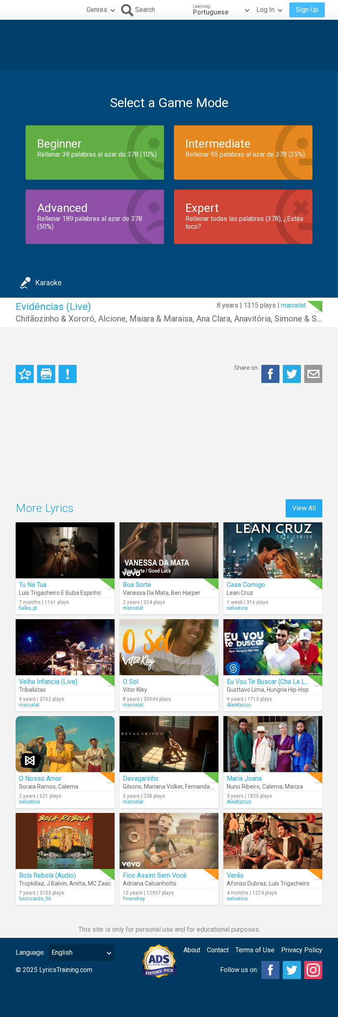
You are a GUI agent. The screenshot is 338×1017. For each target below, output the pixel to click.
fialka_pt (28, 608)
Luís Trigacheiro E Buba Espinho (60, 593)
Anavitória (252, 319)
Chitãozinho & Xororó (55, 319)
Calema (68, 786)
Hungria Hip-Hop (288, 689)
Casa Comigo (246, 585)
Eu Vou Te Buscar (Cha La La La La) (277, 682)
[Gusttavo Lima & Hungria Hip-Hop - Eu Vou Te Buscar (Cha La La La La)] (272, 647)
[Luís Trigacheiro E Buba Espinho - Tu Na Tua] (65, 550)
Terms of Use (255, 950)
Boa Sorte (137, 585)
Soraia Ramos (37, 786)
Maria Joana (244, 778)
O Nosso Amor (40, 778)
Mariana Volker (163, 786)
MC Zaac (99, 883)
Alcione (112, 319)
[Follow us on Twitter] (292, 970)
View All (304, 508)
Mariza (294, 786)
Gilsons (132, 786)
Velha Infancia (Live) (48, 682)
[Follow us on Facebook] (270, 970)
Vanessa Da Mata (146, 593)
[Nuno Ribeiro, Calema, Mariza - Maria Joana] (272, 744)
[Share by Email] (313, 374)
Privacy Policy (301, 950)
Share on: (246, 368)
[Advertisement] (169, 44)
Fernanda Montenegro (214, 786)
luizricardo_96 (35, 899)
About (191, 950)
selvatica (237, 608)
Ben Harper (185, 593)
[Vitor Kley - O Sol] (169, 647)
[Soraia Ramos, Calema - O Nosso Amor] (65, 744)
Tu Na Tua (33, 585)
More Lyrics (45, 508)
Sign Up (307, 10)
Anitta (77, 883)
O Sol (130, 682)
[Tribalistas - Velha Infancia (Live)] (65, 647)
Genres (97, 10)
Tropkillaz (31, 883)
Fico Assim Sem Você (155, 875)
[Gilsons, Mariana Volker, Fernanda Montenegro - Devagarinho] (169, 744)
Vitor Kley (135, 689)
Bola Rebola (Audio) (47, 875)
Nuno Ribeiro (243, 786)
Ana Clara (213, 319)
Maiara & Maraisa (160, 319)
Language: (30, 952)
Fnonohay (134, 899)
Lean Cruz (240, 593)
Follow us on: (239, 970)
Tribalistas (32, 689)
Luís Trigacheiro (289, 883)
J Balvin (57, 883)
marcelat (293, 305)
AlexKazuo (239, 705)
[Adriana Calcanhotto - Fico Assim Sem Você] (169, 841)
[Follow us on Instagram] (313, 970)
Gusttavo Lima (245, 689)
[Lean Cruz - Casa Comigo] (272, 550)
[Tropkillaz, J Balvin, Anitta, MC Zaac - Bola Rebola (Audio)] (65, 841)
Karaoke (48, 282)
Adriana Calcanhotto (149, 883)
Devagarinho (141, 778)
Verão (235, 875)
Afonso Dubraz (246, 883)
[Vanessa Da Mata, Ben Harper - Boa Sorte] (169, 550)
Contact (218, 950)
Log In (265, 10)
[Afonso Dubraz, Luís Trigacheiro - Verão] (272, 841)
